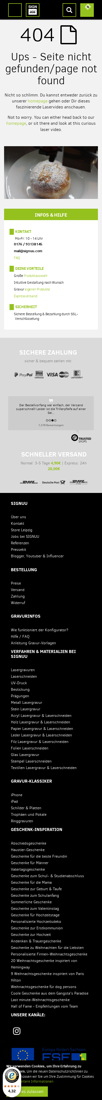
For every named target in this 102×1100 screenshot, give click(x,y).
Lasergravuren (23, 670)
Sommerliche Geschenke (31, 902)
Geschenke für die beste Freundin (39, 856)
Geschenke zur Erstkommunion (37, 928)
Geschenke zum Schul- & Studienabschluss (47, 876)
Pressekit (18, 549)
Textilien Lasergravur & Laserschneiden (44, 767)
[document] (51, 1080)
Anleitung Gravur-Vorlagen (33, 643)
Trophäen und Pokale (29, 814)
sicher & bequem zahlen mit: (48, 356)
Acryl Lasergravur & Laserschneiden (41, 715)
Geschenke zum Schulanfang (35, 895)
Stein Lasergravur (25, 709)
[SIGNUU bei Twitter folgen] (69, 1033)
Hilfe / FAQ (20, 636)
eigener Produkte (37, 289)
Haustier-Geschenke (28, 849)
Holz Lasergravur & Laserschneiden (40, 722)
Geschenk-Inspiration (36, 829)
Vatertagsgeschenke (28, 869)
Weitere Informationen (35, 1081)
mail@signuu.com (28, 251)
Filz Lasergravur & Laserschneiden (40, 741)
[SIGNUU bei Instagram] (17, 1031)
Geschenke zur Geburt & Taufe (36, 889)
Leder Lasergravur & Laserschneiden (41, 735)
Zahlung (18, 596)
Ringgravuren (22, 821)
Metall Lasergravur (26, 702)
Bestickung (20, 689)
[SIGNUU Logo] (32, 10)
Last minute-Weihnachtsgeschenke (40, 999)
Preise (16, 583)
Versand (17, 589)
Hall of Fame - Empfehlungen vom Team (44, 1006)
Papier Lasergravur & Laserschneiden (42, 728)
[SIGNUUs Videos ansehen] (86, 1033)
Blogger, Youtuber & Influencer (37, 556)
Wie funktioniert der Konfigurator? (39, 630)
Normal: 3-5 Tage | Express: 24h (54, 461)
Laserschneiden (24, 676)
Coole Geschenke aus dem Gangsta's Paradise (49, 993)
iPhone (16, 795)
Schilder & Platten (26, 808)
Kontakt (23, 231)
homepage (38, 101)
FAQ (17, 258)
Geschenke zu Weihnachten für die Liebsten (47, 947)
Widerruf (18, 602)
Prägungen (20, 696)
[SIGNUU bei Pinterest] (35, 1033)
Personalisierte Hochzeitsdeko (36, 921)
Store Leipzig (21, 530)
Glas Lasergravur (25, 754)
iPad (14, 801)
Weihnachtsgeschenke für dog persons (43, 986)
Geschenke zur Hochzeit (31, 934)
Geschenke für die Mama (31, 882)
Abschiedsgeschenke (28, 843)
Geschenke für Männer (29, 862)
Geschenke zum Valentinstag (35, 908)
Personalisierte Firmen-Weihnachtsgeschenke (49, 954)
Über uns (18, 517)
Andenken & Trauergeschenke (36, 941)
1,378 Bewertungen (51, 425)
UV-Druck (19, 683)
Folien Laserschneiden (29, 748)
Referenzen (20, 543)
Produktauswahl (35, 276)
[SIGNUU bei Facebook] (52, 1033)
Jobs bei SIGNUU (25, 536)
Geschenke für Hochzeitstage (35, 915)
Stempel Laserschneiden (31, 761)
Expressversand (25, 296)
